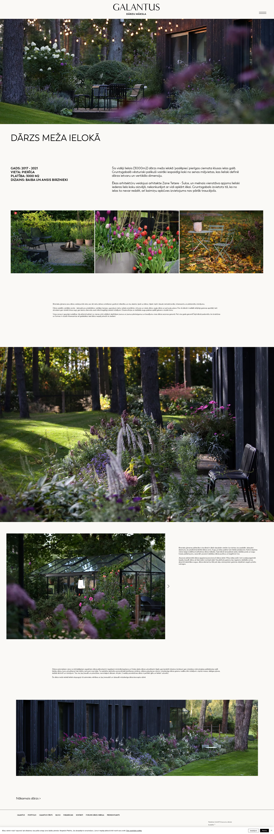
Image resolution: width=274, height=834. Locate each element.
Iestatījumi (253, 831)
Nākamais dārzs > (28, 798)
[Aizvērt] (271, 830)
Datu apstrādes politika (134, 831)
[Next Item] (168, 586)
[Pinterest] (15, 213)
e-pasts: (211, 825)
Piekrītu (264, 831)
